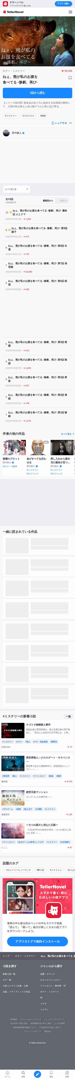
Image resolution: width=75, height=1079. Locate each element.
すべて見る (66, 434)
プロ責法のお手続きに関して (50, 1027)
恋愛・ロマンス (47, 974)
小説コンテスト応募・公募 (15, 986)
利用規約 (13, 1019)
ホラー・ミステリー (49, 992)
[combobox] (17, 189)
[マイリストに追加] (70, 77)
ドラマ (43, 1003)
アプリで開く (63, 3)
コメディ (44, 1009)
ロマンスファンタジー (50, 980)
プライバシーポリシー (32, 1031)
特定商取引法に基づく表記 (41, 1023)
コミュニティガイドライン (54, 1019)
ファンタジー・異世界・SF (53, 986)
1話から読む (37, 92)
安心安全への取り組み (19, 1023)
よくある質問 (59, 1023)
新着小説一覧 (9, 974)
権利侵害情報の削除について (24, 1027)
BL (41, 997)
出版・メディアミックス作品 (16, 992)
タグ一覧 (7, 980)
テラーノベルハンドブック (30, 1019)
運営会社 (47, 1031)
